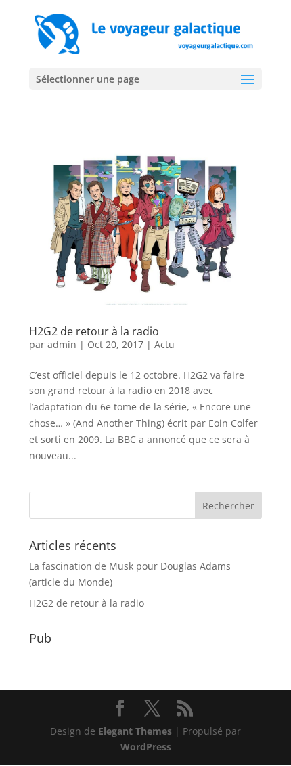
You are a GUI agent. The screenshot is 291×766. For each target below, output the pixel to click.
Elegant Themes (135, 731)
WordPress (145, 746)
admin (61, 344)
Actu (164, 344)
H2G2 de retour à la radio (94, 331)
